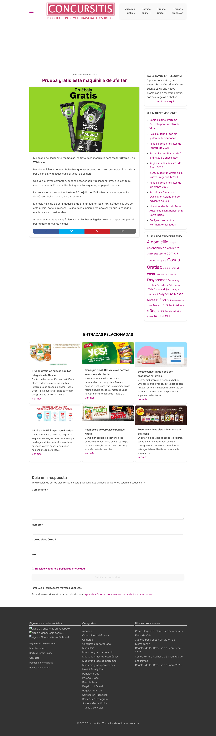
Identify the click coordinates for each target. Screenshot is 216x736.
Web (34, 554)
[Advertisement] (108, 44)
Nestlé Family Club (93, 669)
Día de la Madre (168, 274)
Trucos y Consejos (177, 11)
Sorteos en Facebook (95, 694)
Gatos (172, 285)
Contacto (34, 657)
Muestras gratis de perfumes (99, 660)
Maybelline (166, 294)
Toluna (150, 316)
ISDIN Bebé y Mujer (158, 289)
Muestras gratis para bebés (98, 665)
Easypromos (157, 280)
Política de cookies (39, 667)
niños (161, 300)
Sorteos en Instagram (95, 699)
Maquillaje (88, 648)
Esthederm (162, 285)
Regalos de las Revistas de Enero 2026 (158, 665)
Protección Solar (162, 305)
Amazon (87, 631)
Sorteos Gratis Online (40, 653)
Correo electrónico (44, 539)
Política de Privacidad (41, 662)
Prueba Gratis (161, 11)
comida (172, 253)
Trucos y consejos (92, 707)
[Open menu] (31, 11)
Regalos (157, 310)
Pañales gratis (90, 673)
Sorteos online (146, 11)
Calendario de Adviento (163, 248)
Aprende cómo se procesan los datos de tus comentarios (118, 594)
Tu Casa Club (162, 316)
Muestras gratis (130, 11)
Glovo (177, 285)
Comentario (40, 489)
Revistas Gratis (172, 311)
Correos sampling (156, 260)
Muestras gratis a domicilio (98, 652)
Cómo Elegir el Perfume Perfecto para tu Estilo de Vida (164, 124)
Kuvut (155, 294)
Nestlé (178, 294)
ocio (170, 300)
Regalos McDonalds (94, 686)
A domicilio (157, 241)
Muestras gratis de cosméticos (100, 656)
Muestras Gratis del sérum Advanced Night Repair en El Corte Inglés (166, 210)
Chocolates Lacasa (156, 253)
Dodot (158, 275)
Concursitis (77, 74)
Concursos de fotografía (96, 643)
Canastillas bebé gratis (95, 635)
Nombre (37, 524)
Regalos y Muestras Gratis (43, 643)
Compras (87, 639)
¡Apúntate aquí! (165, 101)
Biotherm (172, 243)
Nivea (151, 300)
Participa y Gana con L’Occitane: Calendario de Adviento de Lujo (164, 196)
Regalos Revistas (92, 690)
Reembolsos (89, 682)
